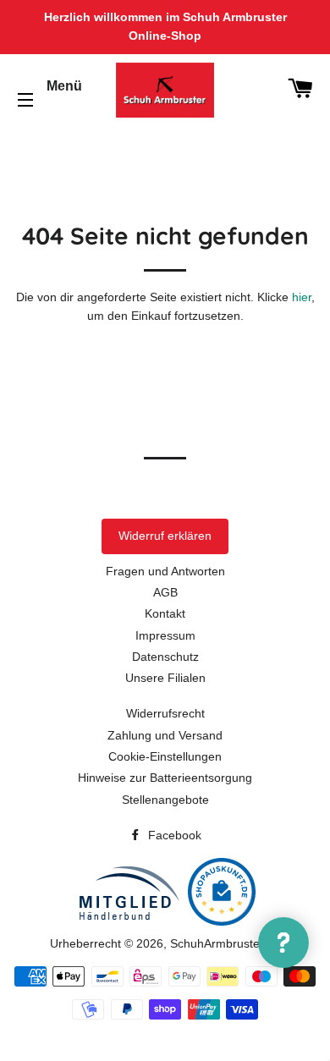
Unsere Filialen (165, 677)
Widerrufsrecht (165, 713)
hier (301, 297)
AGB (165, 592)
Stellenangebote (165, 799)
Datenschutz (165, 656)
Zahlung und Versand (165, 735)
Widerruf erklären (165, 535)
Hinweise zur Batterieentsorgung (165, 777)
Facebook (173, 835)
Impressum (165, 635)
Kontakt (165, 613)
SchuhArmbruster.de (225, 943)
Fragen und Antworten (165, 571)
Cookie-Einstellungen (165, 756)
